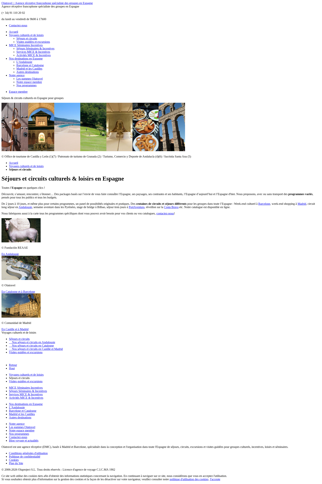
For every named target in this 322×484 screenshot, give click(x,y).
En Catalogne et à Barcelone (18, 291)
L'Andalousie (24, 61)
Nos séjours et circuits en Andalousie (32, 342)
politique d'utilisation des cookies (189, 479)
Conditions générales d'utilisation (28, 453)
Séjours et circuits (26, 38)
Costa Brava (171, 207)
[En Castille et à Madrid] (21, 316)
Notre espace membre (29, 82)
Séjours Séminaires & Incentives (35, 48)
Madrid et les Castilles (29, 68)
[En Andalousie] (21, 241)
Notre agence (17, 75)
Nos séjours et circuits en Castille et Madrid (36, 349)
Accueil (13, 31)
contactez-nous (165, 213)
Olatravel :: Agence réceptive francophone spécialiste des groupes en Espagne (47, 3)
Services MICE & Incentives (33, 51)
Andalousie (25, 207)
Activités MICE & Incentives (33, 55)
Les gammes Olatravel (29, 78)
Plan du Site (16, 463)
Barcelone (264, 203)
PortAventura (136, 207)
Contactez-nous (18, 25)
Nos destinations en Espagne (26, 58)
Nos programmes (26, 85)
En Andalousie (10, 254)
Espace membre (18, 91)
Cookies (14, 459)
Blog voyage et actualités (23, 440)
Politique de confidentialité (24, 456)
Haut (12, 368)
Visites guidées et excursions (33, 41)
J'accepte (215, 479)
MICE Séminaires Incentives (26, 45)
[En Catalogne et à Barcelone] (21, 279)
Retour (13, 365)
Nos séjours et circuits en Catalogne (31, 345)
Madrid (302, 203)
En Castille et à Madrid (15, 329)
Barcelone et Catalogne (30, 65)
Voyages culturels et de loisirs (26, 35)
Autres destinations (27, 72)
